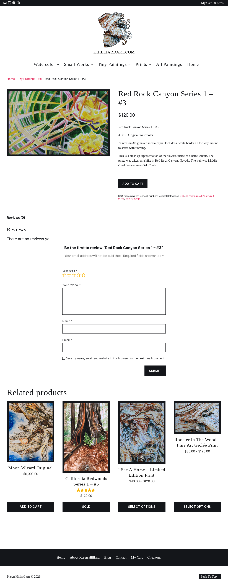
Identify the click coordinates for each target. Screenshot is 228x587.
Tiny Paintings (112, 64)
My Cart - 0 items (212, 3)
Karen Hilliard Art (18, 576)
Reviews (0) (16, 217)
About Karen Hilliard (85, 557)
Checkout (154, 557)
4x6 (40, 79)
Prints (141, 64)
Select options (141, 506)
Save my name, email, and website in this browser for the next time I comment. (115, 358)
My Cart (137, 557)
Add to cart (132, 183)
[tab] (16, 217)
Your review (71, 285)
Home (193, 64)
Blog (107, 557)
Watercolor (44, 64)
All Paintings (169, 64)
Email (67, 340)
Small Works (76, 64)
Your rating (69, 271)
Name (67, 321)
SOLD (86, 506)
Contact (121, 557)
